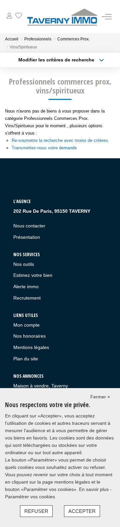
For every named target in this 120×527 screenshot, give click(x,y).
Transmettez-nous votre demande (44, 147)
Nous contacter (29, 225)
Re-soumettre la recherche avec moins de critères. (60, 140)
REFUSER (36, 511)
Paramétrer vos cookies (30, 496)
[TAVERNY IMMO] (61, 16)
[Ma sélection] (18, 16)
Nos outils (23, 264)
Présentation (26, 237)
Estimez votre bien (32, 275)
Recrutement (27, 298)
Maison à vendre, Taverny (40, 385)
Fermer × (100, 396)
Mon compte (26, 325)
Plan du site (25, 358)
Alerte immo (26, 286)
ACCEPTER (82, 511)
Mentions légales (31, 347)
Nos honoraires (29, 336)
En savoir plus (94, 489)
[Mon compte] (9, 16)
